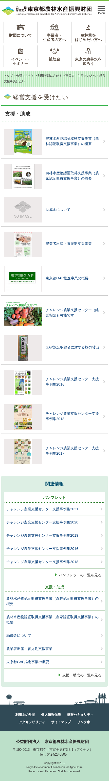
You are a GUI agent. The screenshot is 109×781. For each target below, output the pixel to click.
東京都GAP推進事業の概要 (67, 278)
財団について (20, 35)
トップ (8, 75)
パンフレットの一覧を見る (80, 575)
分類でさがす (25, 75)
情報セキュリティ (80, 714)
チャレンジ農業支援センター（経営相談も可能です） (72, 312)
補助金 (54, 59)
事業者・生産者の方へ (54, 37)
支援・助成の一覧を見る (81, 675)
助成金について (58, 210)
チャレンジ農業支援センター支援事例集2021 (42, 509)
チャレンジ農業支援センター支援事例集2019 (42, 535)
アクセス (83, 750)
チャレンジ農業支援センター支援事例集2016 (72, 381)
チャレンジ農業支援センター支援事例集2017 (72, 450)
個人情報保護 (51, 714)
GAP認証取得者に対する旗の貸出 (72, 347)
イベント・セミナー (20, 61)
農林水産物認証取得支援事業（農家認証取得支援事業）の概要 (72, 175)
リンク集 (83, 722)
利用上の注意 (25, 714)
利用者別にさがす (50, 75)
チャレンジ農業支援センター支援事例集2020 (42, 522)
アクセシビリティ (32, 722)
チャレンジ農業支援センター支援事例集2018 (72, 416)
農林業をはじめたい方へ (88, 37)
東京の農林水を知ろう (88, 61)
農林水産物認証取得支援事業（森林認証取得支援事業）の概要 (72, 141)
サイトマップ (61, 722)
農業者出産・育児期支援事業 (69, 244)
